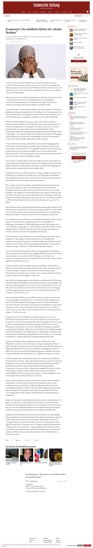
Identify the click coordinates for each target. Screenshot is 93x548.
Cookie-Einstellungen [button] (72, 545)
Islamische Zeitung (46, 5)
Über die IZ (58, 542)
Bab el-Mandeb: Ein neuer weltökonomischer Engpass (79, 47)
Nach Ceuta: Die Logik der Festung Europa (80, 94)
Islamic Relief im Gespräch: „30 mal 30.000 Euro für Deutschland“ (80, 30)
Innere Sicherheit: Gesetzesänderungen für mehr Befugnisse (71, 21)
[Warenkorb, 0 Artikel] (88, 16)
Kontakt (57, 540)
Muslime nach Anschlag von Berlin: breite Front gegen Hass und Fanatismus (81, 103)
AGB (30, 542)
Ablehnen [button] (80, 545)
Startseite (7, 15)
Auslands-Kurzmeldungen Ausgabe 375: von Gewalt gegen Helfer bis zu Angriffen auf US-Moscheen (78, 118)
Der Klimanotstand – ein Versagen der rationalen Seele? (80, 34)
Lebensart (57, 12)
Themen (50, 12)
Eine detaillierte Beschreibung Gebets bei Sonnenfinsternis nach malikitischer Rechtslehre (80, 89)
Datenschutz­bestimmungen (78, 161)
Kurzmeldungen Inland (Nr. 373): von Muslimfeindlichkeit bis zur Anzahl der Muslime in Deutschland (77, 138)
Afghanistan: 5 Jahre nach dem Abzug (42, 21)
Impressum (32, 540)
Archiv (70, 12)
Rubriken (35, 12)
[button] (87, 11)
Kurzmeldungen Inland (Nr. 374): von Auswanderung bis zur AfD (77, 129)
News (29, 12)
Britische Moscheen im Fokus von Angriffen (80, 38)
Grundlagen (43, 12)
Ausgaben (23, 12)
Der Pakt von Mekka (11, 20)
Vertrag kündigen (47, 542)
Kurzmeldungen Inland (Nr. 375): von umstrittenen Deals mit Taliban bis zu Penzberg (85, 21)
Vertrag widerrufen (47, 540)
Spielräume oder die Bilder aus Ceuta (80, 107)
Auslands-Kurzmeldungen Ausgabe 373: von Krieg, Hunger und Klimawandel (78, 133)
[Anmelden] (85, 16)
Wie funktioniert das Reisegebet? (80, 97)
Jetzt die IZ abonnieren (78, 61)
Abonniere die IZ (78, 15)
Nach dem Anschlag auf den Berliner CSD (56, 21)
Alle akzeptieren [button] (87, 545)
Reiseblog (64, 12)
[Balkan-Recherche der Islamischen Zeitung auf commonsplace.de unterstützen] (79, 81)
